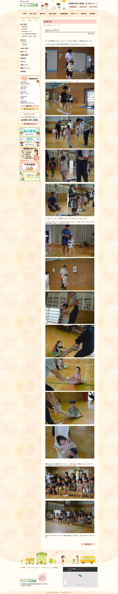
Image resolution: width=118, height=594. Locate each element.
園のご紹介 (33, 13)
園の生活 (42, 13)
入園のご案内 (52, 13)
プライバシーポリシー (34, 567)
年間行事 (24, 44)
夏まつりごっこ (24, 93)
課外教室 (83, 13)
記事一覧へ (29, 106)
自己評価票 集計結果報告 (29, 34)
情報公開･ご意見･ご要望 (29, 36)
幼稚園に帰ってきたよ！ (27, 102)
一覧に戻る (87, 544)
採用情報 (92, 13)
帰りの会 (23, 88)
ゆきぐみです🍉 (25, 83)
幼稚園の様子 (50, 25)
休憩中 (22, 98)
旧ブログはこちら (29, 109)
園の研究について (27, 31)
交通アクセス (24, 65)
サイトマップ (47, 567)
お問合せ (55, 567)
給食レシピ (74, 13)
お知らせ (23, 61)
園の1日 (24, 42)
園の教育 (24, 26)
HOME (25, 13)
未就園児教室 (64, 13)
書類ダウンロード (25, 68)
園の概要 (24, 29)
